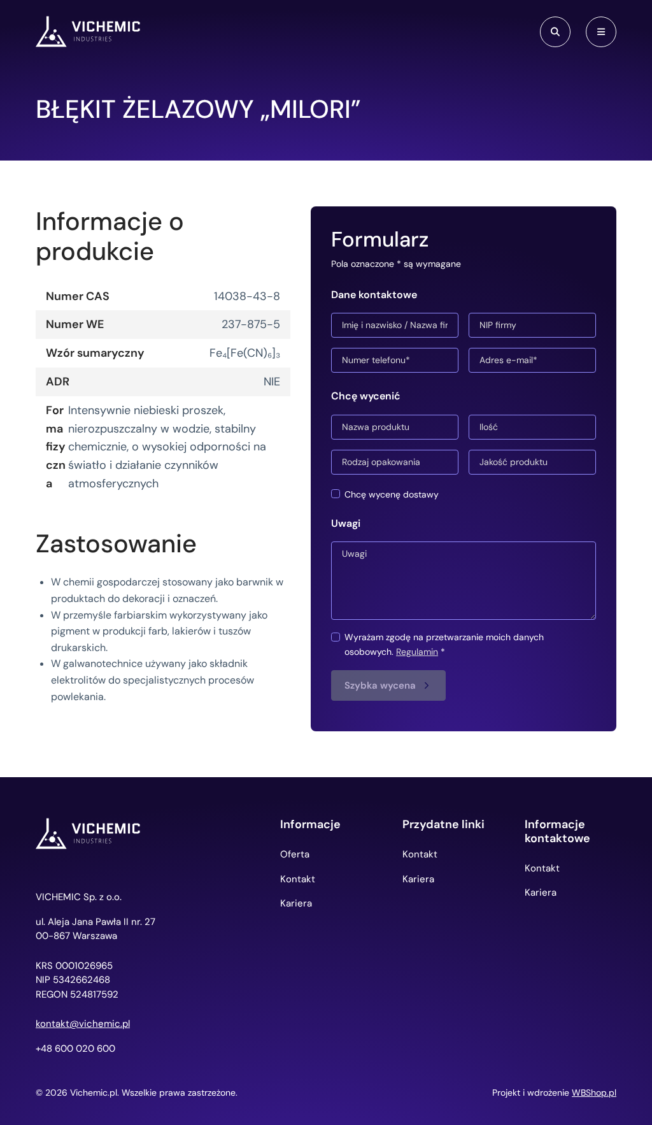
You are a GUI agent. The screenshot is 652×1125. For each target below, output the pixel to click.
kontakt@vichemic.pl (83, 1024)
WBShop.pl (594, 1092)
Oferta (294, 854)
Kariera (296, 903)
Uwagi (345, 523)
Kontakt (297, 879)
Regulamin (417, 651)
